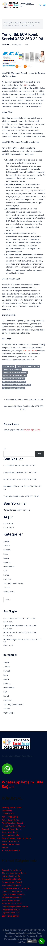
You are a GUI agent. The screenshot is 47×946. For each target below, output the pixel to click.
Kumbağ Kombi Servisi (11, 885)
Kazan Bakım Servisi (10, 835)
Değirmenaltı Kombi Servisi (13, 894)
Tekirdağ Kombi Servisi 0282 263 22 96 (27, 4)
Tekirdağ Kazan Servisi (11, 829)
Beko (5, 554)
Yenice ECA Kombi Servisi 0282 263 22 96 (24, 399)
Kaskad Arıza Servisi (10, 841)
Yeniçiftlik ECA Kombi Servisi (14, 382)
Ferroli (6, 575)
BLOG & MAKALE (22, 22)
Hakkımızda (7, 811)
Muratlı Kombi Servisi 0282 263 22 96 (19, 479)
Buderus (6, 562)
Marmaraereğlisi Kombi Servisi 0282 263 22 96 (22, 640)
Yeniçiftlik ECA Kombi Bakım (13, 379)
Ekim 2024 (8, 523)
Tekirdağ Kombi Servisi (13, 583)
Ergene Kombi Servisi (11, 913)
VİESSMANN (8, 592)
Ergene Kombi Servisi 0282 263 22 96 (20, 472)
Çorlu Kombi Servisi (10, 916)
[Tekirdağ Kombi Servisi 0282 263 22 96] (10, 5)
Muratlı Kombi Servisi (11, 910)
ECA (26, 45)
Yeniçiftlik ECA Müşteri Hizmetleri (16, 385)
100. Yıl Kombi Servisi (11, 876)
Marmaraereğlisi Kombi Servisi (15, 906)
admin (6, 45)
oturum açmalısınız (32, 430)
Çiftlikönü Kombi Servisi (12, 891)
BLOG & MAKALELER (11, 850)
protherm (7, 579)
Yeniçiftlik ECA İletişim (12, 369)
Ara (4, 449)
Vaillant (6, 587)
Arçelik (6, 541)
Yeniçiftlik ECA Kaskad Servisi (14, 372)
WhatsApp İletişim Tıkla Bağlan (22, 784)
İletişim (5, 847)
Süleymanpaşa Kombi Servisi (14, 873)
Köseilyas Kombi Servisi (12, 897)
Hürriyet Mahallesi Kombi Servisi (15, 888)
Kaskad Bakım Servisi (11, 844)
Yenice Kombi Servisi (11, 900)
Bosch (6, 558)
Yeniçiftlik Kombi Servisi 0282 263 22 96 (21, 496)
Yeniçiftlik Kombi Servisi (12, 903)
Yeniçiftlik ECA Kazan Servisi (14, 376)
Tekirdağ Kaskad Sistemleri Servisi (16, 838)
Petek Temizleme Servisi (12, 823)
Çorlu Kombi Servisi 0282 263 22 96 (19, 465)
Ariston (6, 545)
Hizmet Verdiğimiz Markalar (14, 826)
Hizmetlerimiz (8, 814)
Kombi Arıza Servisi (10, 817)
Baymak (6, 550)
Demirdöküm (8, 566)
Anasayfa (8, 22)
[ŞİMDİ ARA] (41, 941)
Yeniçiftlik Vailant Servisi (13, 388)
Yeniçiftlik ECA (8, 366)
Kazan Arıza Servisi (10, 832)
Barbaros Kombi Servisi (12, 882)
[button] (40, 5)
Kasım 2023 (8, 528)
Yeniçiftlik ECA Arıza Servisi (28, 366)
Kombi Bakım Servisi (10, 820)
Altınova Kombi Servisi (11, 879)
